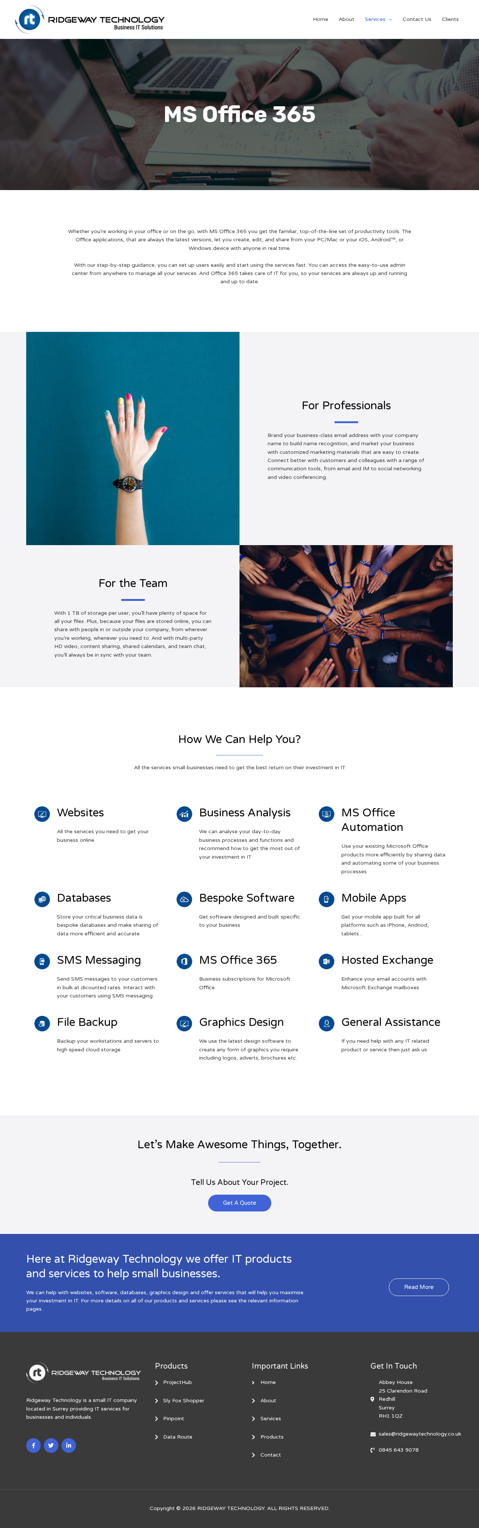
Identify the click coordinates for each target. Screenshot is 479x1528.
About (346, 19)
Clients (450, 19)
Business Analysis (245, 813)
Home (320, 19)
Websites (80, 813)
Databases (84, 898)
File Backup (87, 1022)
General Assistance (390, 1022)
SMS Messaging (99, 960)
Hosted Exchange (387, 960)
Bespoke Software (247, 898)
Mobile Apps (373, 898)
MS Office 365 (238, 960)
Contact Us (417, 19)
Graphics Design (241, 1022)
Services (375, 19)
